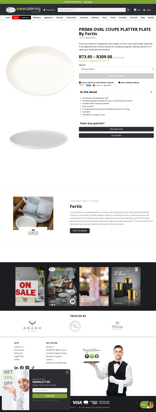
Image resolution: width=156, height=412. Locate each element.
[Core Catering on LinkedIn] (16, 367)
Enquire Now (116, 129)
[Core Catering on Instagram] (27, 367)
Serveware (84, 17)
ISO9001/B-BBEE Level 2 (56, 350)
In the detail (88, 92)
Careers (49, 359)
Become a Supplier (54, 356)
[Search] (128, 10)
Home (8, 17)
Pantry (113, 17)
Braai (105, 17)
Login (148, 10)
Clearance (25, 17)
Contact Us (18, 347)
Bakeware (95, 17)
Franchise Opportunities (56, 353)
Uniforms (133, 17)
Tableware (37, 17)
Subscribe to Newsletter (56, 362)
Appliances (48, 17)
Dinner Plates (91, 38)
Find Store (50, 10)
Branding (122, 17)
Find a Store (19, 350)
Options (82, 65)
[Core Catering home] (23, 10)
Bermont (72, 407)
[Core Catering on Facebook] (22, 367)
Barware (60, 17)
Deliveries (116, 135)
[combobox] (92, 10)
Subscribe (50, 396)
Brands (151, 17)
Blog (143, 17)
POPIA (17, 359)
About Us (50, 347)
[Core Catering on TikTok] (32, 367)
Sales (16, 17)
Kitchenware (71, 17)
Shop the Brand (80, 231)
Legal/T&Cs (19, 356)
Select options (116, 76)
